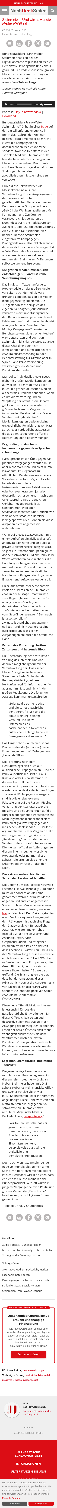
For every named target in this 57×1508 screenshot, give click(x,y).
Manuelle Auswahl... (12, 1498)
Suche (52, 10)
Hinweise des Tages (34, 1370)
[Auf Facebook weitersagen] (28, 46)
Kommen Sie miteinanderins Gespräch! (37, 1412)
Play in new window (27, 112)
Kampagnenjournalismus (17, 1280)
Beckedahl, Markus (37, 1269)
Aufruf (28, 1427)
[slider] (48, 104)
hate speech (22, 1275)
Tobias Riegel (26, 34)
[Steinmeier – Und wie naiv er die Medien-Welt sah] (47, 46)
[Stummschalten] (41, 104)
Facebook (8, 1275)
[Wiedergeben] (6, 104)
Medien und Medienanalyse (18, 1250)
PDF (19, 43)
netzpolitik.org (33, 1116)
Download (9, 116)
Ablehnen (15, 1503)
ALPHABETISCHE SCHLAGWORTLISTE (28, 1453)
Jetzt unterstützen (28, 1354)
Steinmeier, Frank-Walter (17, 1291)
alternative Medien (13, 1269)
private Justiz (41, 1280)
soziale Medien (31, 1285)
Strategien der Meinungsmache (21, 1255)
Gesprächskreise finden (28, 1433)
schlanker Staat (11, 1285)
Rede (44, 126)
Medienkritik (44, 1250)
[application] (28, 104)
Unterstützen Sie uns (28, 3)
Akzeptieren (41, 1503)
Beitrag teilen (9, 43)
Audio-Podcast (11, 1244)
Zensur (37, 1291)
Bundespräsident (32, 1244)
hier (4, 913)
